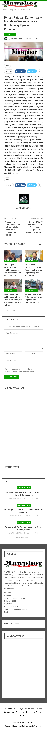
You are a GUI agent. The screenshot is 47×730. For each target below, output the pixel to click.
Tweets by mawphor (11, 623)
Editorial (39, 712)
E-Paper (25, 716)
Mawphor (8, 726)
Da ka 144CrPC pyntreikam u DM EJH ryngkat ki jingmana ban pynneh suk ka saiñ (34, 227)
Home (9, 709)
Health (29, 712)
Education (20, 712)
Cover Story (9, 712)
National (39, 709)
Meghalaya (18, 709)
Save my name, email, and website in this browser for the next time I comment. (21, 370)
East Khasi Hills (10, 34)
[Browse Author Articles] (23, 199)
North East (29, 709)
